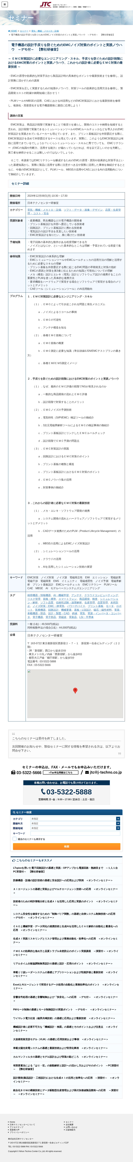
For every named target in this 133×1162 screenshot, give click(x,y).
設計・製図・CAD (58, 613)
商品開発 (84, 599)
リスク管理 (33, 599)
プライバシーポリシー (19, 1132)
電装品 (73, 617)
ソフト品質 (46, 602)
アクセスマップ (16, 1127)
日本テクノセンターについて (22, 1124)
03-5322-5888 (69, 792)
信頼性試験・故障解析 (69, 602)
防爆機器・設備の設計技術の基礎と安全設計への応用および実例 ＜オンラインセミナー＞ (63, 880)
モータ (110, 606)
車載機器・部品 (36, 613)
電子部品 (51, 617)
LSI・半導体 (86, 617)
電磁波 (62, 617)
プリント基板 (95, 606)
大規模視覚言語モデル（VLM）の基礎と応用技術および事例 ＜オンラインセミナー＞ (60, 1039)
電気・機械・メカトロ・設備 (44, 209)
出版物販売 (70, 1130)
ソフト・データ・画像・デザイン (83, 209)
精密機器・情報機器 (39, 595)
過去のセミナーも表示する (31, 839)
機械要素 (66, 609)
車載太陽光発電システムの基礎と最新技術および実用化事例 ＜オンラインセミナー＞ (60, 1048)
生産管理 (90, 602)
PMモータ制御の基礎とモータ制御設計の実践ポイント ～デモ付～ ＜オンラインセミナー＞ (65, 1009)
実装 (117, 609)
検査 (94, 599)
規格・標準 (49, 599)
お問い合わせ (71, 1127)
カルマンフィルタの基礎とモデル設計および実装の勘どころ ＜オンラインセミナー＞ (60, 1056)
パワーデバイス (76, 606)
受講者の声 (14, 1130)
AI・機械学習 (61, 595)
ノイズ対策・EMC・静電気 (48, 606)
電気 (82, 613)
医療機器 (40, 609)
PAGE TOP (126, 1124)
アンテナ (76, 595)
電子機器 (38, 617)
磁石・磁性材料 (103, 609)
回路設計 (53, 609)
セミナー (69, 1122)
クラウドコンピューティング (101, 595)
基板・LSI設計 (82, 609)
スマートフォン (68, 599)
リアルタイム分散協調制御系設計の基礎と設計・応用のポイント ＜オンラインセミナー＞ (63, 963)
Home (12, 1122)
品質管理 (102, 602)
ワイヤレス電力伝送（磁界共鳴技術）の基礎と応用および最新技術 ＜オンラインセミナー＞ (64, 1018)
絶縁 (74, 613)
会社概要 (69, 1124)
